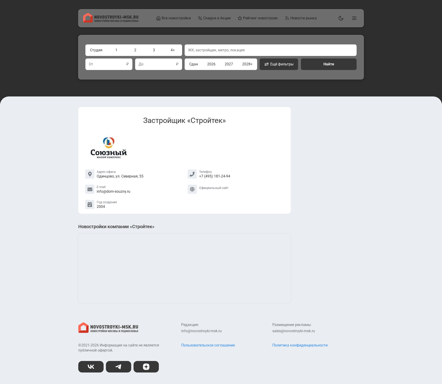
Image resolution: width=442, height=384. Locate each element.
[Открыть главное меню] (353, 18)
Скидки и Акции (217, 18)
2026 (211, 64)
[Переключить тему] (340, 18)
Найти (328, 64)
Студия (96, 50)
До (141, 64)
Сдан (193, 64)
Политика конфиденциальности (300, 345)
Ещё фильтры (282, 64)
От (91, 64)
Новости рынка (303, 18)
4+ (173, 50)
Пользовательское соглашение (208, 345)
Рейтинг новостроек (260, 18)
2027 (229, 64)
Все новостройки (176, 18)
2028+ (247, 64)
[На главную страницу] (110, 21)
